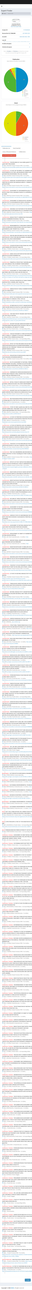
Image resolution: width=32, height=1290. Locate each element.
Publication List (6, 148)
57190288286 (26, 30)
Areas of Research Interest (9, 152)
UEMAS (12, 1288)
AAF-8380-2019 (26, 33)
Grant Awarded (16, 148)
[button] (2, 6)
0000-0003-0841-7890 (25, 36)
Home (4, 13)
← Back (28, 1280)
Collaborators (22, 152)
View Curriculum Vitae (16, 26)
